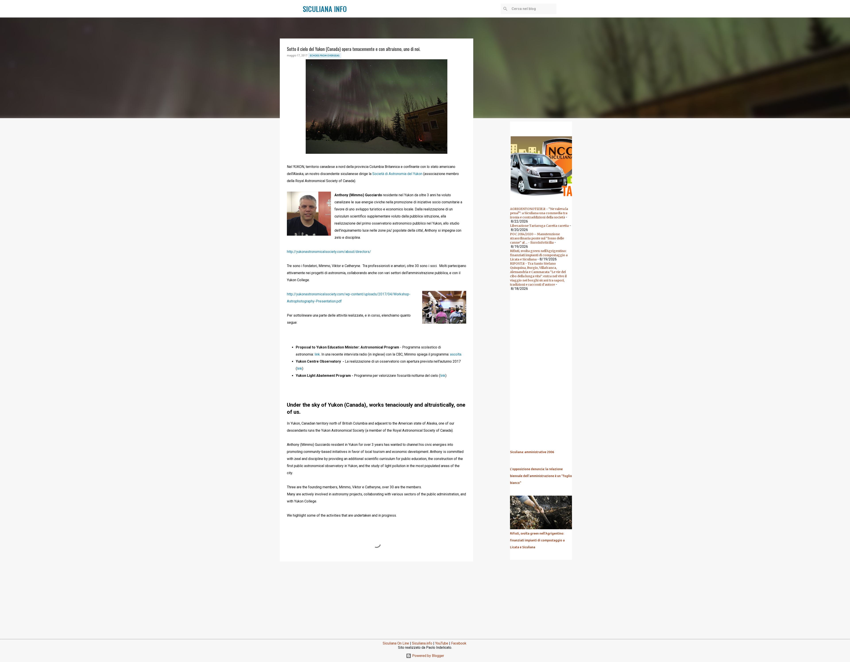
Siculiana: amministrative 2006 (532, 452)
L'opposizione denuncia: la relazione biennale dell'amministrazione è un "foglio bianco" (541, 476)
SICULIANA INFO (325, 9)
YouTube (441, 643)
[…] (543, 198)
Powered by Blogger (427, 656)
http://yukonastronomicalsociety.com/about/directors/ (329, 252)
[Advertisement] (376, 599)
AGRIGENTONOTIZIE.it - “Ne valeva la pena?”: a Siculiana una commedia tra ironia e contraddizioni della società (539, 213)
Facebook (458, 643)
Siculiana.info (422, 643)
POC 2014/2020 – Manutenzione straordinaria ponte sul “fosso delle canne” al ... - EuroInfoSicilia (537, 238)
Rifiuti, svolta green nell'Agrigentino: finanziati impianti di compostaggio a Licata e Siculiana (539, 255)
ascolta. (456, 354)
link (317, 354)
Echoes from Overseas (325, 55)
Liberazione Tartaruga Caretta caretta (539, 226)
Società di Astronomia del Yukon (397, 174)
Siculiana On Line (396, 643)
